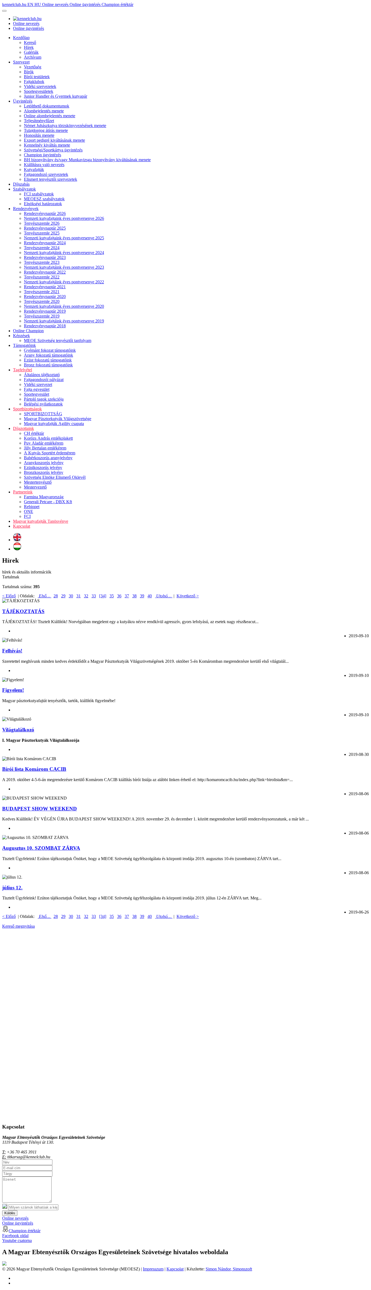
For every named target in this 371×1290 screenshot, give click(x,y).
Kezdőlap (21, 37)
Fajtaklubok (34, 81)
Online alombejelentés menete (49, 115)
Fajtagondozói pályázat (44, 379)
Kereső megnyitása (18, 926)
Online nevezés (56, 4)
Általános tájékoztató (42, 374)
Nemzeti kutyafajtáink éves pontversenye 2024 (64, 252)
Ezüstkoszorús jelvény (43, 467)
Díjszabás (21, 184)
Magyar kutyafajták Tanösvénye (40, 521)
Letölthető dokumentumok (46, 106)
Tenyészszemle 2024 (41, 247)
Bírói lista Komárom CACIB (34, 769)
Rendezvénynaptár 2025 (45, 228)
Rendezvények (26, 208)
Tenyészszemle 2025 (41, 233)
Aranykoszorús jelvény (44, 462)
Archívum (32, 57)
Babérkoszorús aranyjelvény (48, 457)
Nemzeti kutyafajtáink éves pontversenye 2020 (64, 306)
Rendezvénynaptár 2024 (45, 242)
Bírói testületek (37, 76)
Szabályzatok (24, 189)
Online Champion (28, 330)
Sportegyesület (36, 394)
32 (86, 596)
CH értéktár (34, 433)
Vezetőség (32, 67)
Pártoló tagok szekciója (44, 399)
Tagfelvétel (22, 369)
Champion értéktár (117, 4)
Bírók (29, 71)
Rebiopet (31, 506)
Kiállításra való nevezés (44, 164)
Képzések (21, 335)
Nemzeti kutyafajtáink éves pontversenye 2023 (64, 267)
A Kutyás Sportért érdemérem (49, 453)
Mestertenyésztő (38, 482)
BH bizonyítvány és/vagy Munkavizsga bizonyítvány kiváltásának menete (87, 159)
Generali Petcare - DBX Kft (48, 501)
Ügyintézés (22, 101)
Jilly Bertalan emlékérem (45, 448)
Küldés (9, 1213)
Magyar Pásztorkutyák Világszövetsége (57, 418)
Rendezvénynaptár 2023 (45, 257)
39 (142, 596)
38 (134, 596)
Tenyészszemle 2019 (41, 316)
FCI (27, 516)
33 (94, 596)
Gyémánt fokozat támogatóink (50, 350)
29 (63, 596)
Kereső (30, 42)
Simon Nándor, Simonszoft (229, 1269)
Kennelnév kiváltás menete (47, 145)
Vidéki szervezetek (40, 86)
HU (38, 4)
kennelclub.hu (14, 4)
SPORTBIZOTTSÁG (43, 413)
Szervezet (21, 62)
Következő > (188, 596)
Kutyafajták (34, 169)
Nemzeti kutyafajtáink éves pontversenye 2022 (64, 282)
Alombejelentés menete (44, 111)
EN (30, 4)
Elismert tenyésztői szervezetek (50, 179)
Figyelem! (13, 690)
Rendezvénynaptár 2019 (45, 311)
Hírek (29, 47)
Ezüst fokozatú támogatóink (48, 360)
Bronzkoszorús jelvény (43, 472)
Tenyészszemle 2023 (41, 262)
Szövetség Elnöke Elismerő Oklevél (55, 477)
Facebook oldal (15, 1235)
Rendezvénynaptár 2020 (45, 296)
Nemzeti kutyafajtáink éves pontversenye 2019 (64, 321)
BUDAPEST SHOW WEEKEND (39, 809)
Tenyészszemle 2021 (41, 291)
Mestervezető (35, 487)
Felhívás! (12, 651)
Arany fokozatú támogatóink (48, 355)
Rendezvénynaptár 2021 (45, 286)
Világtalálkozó (18, 730)
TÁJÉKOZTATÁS (23, 611)
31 (78, 596)
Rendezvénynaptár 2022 (45, 272)
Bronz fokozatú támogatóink (48, 365)
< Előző (9, 596)
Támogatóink (24, 345)
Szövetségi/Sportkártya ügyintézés (53, 150)
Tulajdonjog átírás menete (46, 130)
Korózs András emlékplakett (48, 438)
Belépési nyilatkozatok (43, 404)
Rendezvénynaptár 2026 (45, 213)
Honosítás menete (39, 135)
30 (71, 596)
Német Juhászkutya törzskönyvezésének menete (65, 125)
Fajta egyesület (36, 389)
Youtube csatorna (17, 1240)
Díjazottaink (23, 428)
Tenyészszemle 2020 (41, 301)
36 (119, 596)
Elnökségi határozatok (43, 203)
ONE (28, 511)
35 (111, 596)
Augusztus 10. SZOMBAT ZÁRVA (41, 848)
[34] (102, 596)
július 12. (12, 887)
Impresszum (153, 1269)
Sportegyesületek (38, 91)
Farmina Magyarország (44, 497)
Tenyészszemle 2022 (41, 277)
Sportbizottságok (27, 409)
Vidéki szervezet (38, 384)
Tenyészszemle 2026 (41, 223)
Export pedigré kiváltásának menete (54, 140)
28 (56, 596)
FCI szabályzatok (39, 194)
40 (149, 596)
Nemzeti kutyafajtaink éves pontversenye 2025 (64, 238)
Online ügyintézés (86, 4)
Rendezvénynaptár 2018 (45, 326)
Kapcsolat (21, 526)
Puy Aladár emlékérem (43, 443)
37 (127, 596)
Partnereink (23, 492)
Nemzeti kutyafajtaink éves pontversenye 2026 (64, 218)
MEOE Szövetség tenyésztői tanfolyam (57, 340)
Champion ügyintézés (42, 155)
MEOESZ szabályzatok (44, 198)
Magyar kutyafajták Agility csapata (54, 423)
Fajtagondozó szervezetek (46, 174)
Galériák (31, 52)
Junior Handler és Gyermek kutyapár (55, 96)
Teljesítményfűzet (39, 120)
